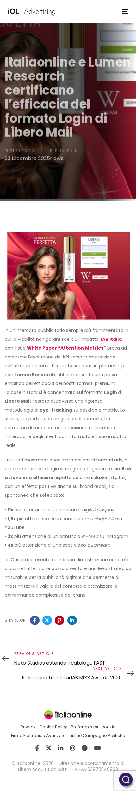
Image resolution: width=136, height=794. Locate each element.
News (56, 158)
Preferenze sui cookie (93, 727)
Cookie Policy (53, 727)
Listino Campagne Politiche (97, 735)
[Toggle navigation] (125, 11)
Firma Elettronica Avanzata (38, 735)
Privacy (28, 727)
